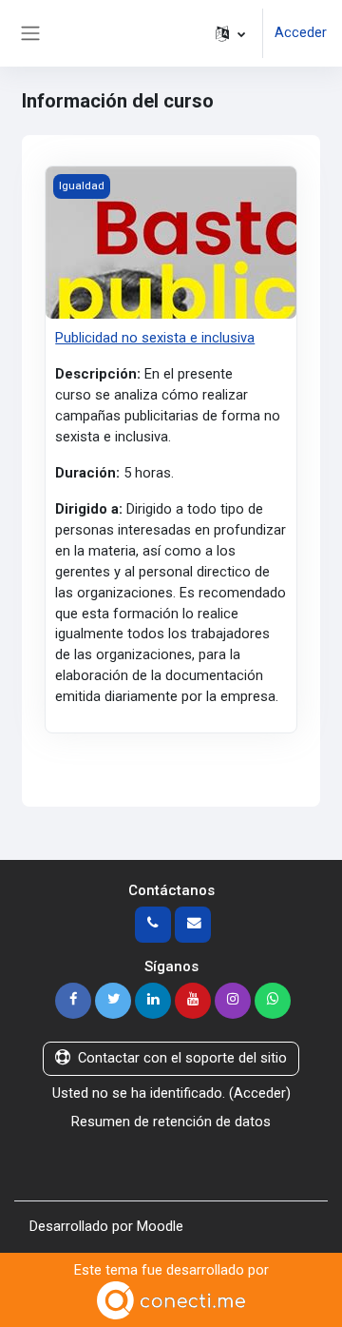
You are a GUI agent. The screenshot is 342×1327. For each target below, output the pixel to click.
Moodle (160, 1226)
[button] (230, 33)
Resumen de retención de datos (171, 1121)
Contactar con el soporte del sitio (182, 1057)
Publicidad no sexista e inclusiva (155, 337)
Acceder (301, 32)
